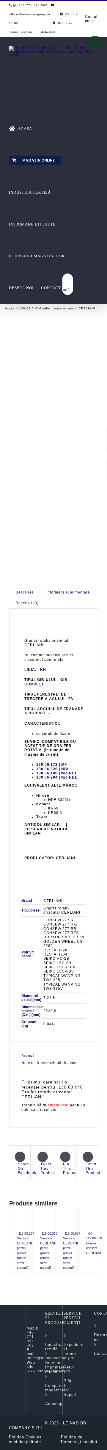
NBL (65, 769)
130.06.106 (47, 773)
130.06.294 (47, 777)
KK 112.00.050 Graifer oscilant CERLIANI (94, 1243)
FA (70, 699)
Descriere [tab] (24, 592)
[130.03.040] (53, 372)
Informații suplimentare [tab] (68, 592)
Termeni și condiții (78, 1442)
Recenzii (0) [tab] (27, 603)
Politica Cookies (25, 1437)
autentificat (58, 1105)
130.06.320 (47, 769)
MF (64, 764)
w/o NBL (69, 773)
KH (43, 670)
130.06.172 (47, 764)
